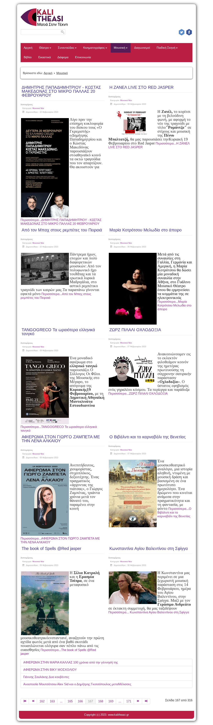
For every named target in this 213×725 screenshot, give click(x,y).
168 (100, 701)
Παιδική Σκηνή (166, 47)
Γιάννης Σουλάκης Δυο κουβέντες (46, 677)
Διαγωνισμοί (142, 47)
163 (52, 701)
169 (110, 701)
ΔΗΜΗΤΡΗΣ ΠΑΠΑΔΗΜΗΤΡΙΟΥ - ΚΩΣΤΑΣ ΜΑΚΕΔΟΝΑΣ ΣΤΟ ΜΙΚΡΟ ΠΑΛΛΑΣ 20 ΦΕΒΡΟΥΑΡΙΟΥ (61, 91)
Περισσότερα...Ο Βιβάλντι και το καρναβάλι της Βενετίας (174, 512)
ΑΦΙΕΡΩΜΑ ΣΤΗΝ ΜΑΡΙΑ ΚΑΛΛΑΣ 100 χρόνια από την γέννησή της (70, 662)
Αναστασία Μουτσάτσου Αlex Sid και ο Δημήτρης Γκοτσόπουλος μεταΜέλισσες (77, 684)
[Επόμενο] (138, 701)
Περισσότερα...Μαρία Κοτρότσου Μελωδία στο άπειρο (174, 305)
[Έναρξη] (25, 701)
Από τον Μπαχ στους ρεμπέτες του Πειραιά (62, 230)
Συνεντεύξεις (66, 47)
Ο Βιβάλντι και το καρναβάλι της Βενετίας (147, 437)
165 (70, 701)
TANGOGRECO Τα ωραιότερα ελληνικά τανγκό (58, 331)
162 (42, 701)
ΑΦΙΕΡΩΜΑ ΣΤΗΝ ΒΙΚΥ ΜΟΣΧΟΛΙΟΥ (50, 669)
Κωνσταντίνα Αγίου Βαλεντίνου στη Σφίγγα (148, 548)
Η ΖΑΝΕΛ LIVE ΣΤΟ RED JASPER (141, 87)
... (61, 701)
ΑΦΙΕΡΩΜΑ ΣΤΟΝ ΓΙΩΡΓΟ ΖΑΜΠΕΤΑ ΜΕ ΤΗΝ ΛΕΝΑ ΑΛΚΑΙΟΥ (61, 439)
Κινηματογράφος (94, 47)
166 (80, 701)
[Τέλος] (146, 701)
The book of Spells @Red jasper (51, 548)
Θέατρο (44, 47)
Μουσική (119, 47)
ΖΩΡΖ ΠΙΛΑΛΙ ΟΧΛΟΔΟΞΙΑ (135, 329)
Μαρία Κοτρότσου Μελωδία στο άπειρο (145, 230)
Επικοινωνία (83, 57)
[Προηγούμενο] (33, 701)
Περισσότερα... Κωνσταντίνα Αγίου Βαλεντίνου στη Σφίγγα (148, 612)
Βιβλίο (28, 57)
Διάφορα (62, 57)
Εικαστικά (44, 57)
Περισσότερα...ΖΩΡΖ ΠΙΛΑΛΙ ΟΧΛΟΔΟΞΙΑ (138, 393)
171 (128, 701)
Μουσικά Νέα (38, 108)
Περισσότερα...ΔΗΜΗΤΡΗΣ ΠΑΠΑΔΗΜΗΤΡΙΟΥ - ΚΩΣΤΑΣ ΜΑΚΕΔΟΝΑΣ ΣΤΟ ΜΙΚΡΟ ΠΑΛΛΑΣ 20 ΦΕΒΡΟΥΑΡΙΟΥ (61, 221)
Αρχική (28, 47)
